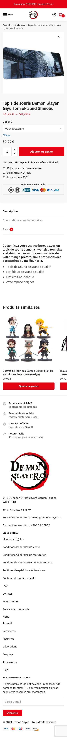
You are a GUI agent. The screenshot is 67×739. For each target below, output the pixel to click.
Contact (7, 593)
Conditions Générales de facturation (24, 554)
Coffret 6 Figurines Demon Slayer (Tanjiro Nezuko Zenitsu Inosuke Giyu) (28, 372)
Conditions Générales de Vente (21, 547)
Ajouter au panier (41, 151)
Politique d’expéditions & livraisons (24, 570)
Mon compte (10, 601)
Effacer (6, 135)
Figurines (8, 638)
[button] (59, 37)
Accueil (6, 25)
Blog (5, 670)
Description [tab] (10, 211)
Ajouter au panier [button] (29, 386)
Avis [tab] (7, 229)
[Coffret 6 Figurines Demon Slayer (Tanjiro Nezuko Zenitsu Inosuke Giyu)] (28, 341)
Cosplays (8, 654)
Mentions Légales (13, 539)
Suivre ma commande (16, 609)
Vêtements (9, 631)
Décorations (10, 646)
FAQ (5, 585)
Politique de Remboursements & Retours (27, 562)
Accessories (10, 662)
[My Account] (54, 14)
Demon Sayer (21, 722)
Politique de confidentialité (19, 578)
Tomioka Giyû (18, 25)
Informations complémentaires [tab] (23, 220)
